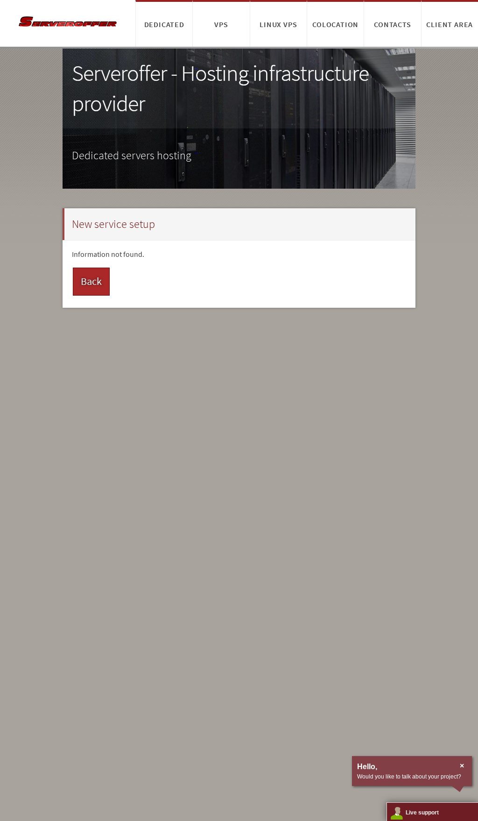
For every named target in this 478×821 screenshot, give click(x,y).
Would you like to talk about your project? (409, 776)
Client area (449, 24)
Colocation (335, 24)
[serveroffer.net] (67, 23)
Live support (422, 812)
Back (91, 281)
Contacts (392, 24)
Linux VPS (278, 24)
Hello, (367, 767)
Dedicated (164, 24)
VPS (221, 24)
